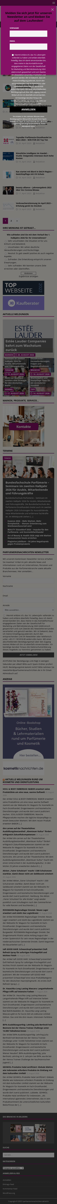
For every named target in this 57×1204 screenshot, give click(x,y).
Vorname (14, 28)
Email (12, 41)
